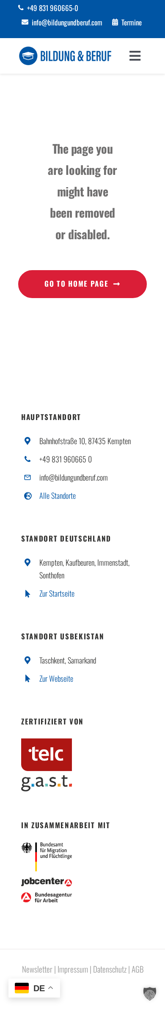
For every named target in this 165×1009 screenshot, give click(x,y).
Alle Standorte (57, 495)
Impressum (73, 969)
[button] (150, 994)
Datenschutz (109, 969)
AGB (138, 969)
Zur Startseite (56, 593)
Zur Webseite (56, 678)
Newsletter (37, 969)
